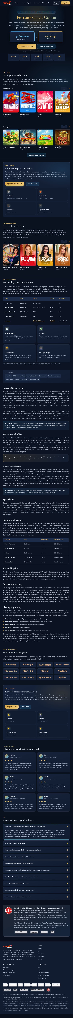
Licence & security (21, 379)
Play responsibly (34, 379)
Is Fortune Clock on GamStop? (15, 843)
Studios (40, 959)
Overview (8, 376)
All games (40, 948)
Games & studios (32, 376)
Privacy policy (42, 978)
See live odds (32, 184)
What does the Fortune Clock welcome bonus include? (23, 850)
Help (48, 3)
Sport (29, 3)
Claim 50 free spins (26, 46)
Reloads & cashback (9, 972)
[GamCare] (34, 932)
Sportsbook (42, 376)
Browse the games (46, 46)
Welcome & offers (19, 376)
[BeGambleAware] (21, 932)
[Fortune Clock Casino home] (7, 3)
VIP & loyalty (9, 379)
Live (23, 3)
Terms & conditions (43, 975)
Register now (11, 707)
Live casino (41, 954)
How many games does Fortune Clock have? (19, 863)
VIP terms (25, 707)
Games (17, 3)
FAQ (39, 967)
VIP (43, 3)
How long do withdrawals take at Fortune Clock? (21, 877)
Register (65, 3)
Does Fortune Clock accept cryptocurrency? (19, 890)
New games (41, 956)
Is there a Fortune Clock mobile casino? (18, 897)
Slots (39, 951)
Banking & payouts (54, 376)
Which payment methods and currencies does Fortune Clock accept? (27, 870)
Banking (40, 970)
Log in (56, 3)
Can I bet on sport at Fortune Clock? (17, 883)
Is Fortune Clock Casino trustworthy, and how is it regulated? (25, 826)
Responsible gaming (43, 972)
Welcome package (8, 970)
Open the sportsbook (14, 184)
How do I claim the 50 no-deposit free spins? (19, 857)
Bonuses (36, 3)
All (69, 88)
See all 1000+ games (36, 155)
